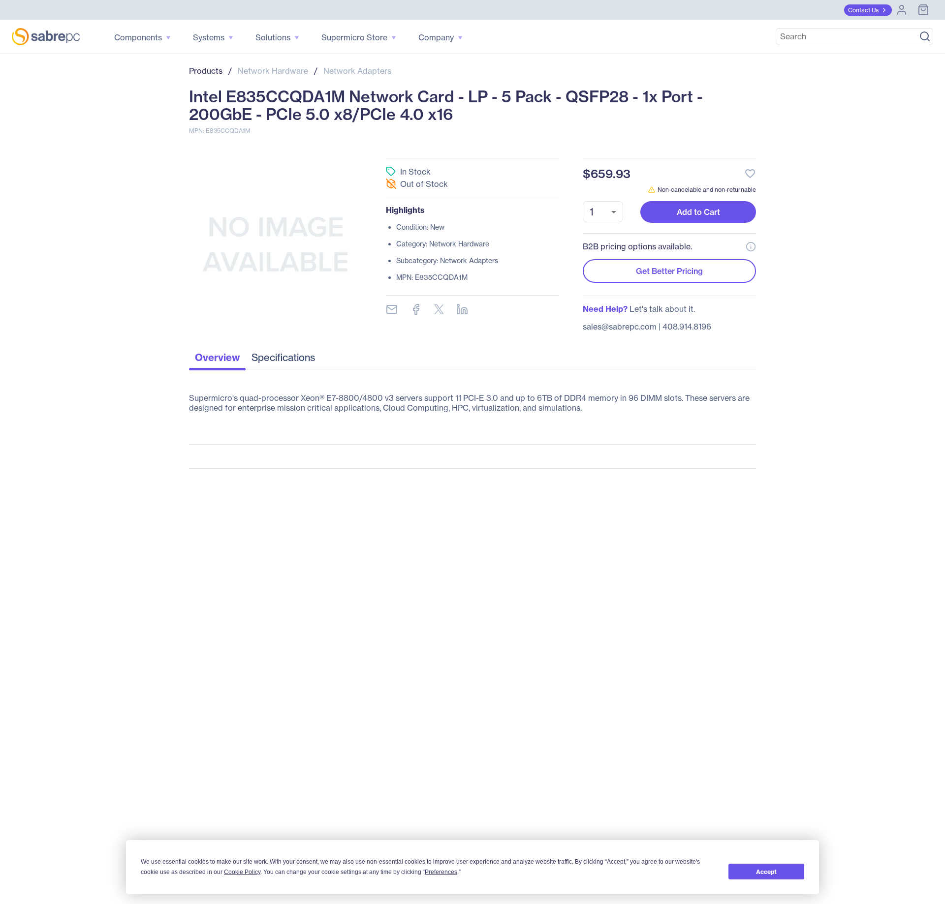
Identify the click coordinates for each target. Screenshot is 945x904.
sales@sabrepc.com (620, 326)
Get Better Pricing (669, 271)
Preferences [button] (441, 872)
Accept (766, 871)
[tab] (217, 360)
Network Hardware (273, 71)
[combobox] (603, 211)
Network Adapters (357, 71)
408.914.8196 (686, 326)
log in (690, 147)
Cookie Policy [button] (242, 872)
